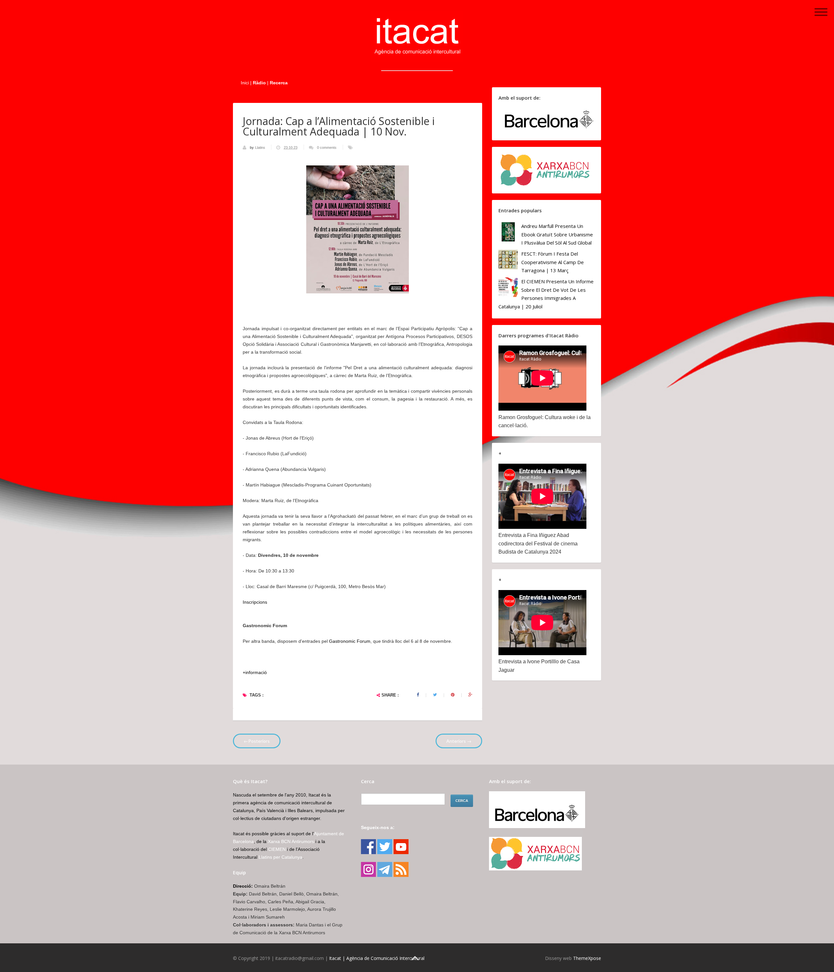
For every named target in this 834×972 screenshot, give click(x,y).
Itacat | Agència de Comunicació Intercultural (376, 958)
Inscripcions (255, 602)
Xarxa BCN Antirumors (291, 841)
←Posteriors (257, 741)
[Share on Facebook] (418, 695)
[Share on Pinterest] (452, 695)
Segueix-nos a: (378, 827)
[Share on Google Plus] (470, 695)
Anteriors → (458, 741)
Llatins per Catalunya (280, 857)
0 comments (327, 147)
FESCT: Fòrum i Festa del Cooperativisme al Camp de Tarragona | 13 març (552, 262)
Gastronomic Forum (349, 641)
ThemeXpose (587, 958)
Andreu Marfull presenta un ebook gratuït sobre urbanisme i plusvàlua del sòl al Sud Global (557, 234)
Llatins (260, 147)
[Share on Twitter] (435, 695)
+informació (255, 672)
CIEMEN (277, 849)
